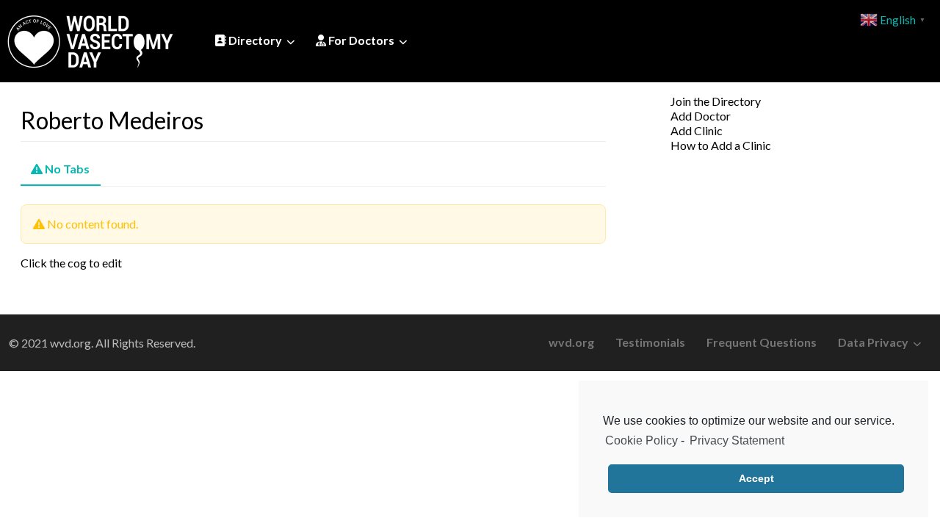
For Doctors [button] (360, 40)
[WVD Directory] (90, 39)
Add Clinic (696, 130)
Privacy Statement (737, 440)
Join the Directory (715, 101)
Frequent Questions (761, 342)
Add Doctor (700, 116)
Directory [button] (254, 40)
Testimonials (650, 342)
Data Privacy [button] (873, 342)
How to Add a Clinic (720, 145)
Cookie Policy (641, 440)
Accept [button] (756, 478)
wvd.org (571, 342)
